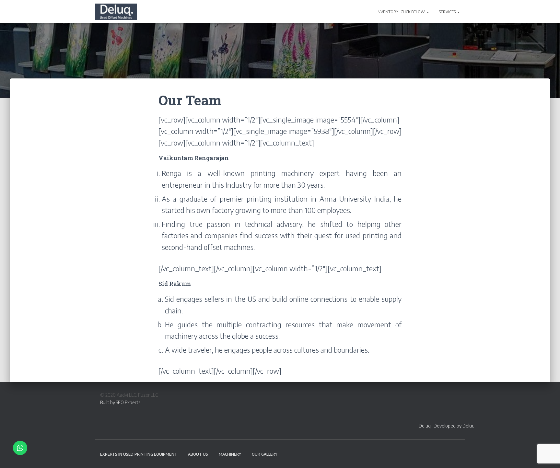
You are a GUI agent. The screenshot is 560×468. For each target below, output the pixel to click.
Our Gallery (264, 454)
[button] (427, 11)
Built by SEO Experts (120, 402)
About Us (198, 454)
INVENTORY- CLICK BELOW (401, 11)
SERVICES (448, 11)
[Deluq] (116, 12)
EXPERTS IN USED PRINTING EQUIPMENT (138, 454)
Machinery (230, 454)
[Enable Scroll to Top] (547, 455)
